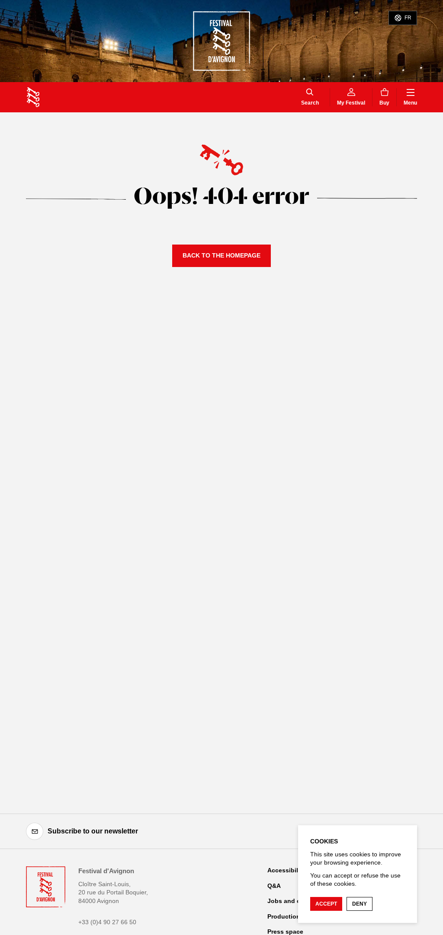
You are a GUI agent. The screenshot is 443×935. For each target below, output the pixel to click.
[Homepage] (33, 97)
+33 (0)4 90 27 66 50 (107, 922)
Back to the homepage (221, 255)
